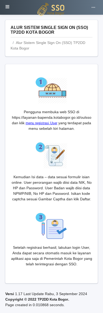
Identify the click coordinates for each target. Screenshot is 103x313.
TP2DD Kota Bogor (53, 299)
